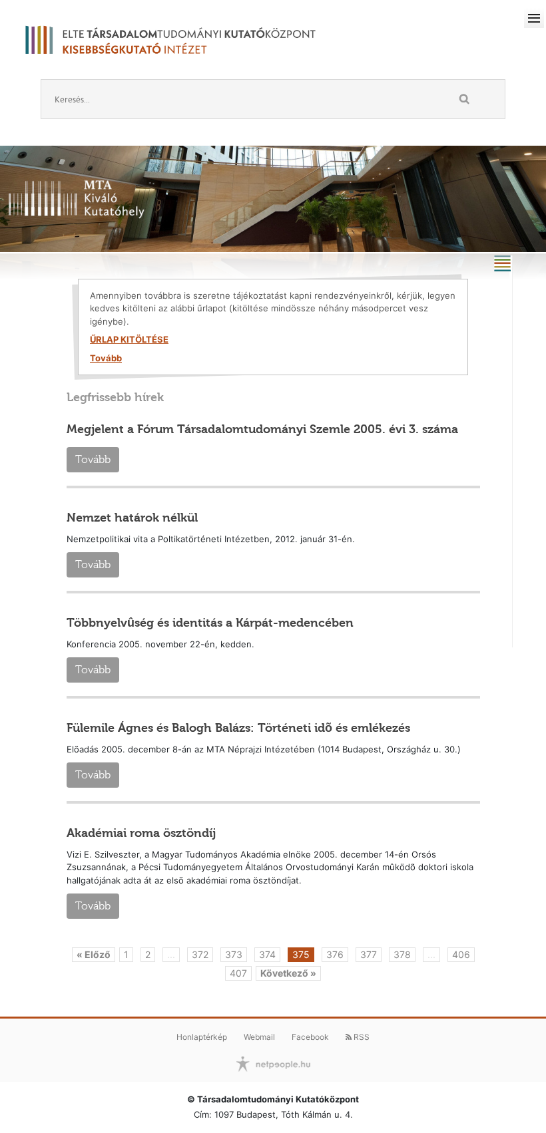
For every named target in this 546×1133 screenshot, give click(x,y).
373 (233, 954)
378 (402, 954)
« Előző (94, 954)
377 (368, 954)
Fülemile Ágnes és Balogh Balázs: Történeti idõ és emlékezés (238, 728)
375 (301, 954)
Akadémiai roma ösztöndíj (141, 833)
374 (267, 954)
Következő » (288, 973)
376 (335, 954)
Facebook (310, 1037)
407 (238, 973)
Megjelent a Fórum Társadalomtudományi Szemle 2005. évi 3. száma (262, 429)
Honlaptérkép (201, 1037)
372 (200, 954)
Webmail (259, 1037)
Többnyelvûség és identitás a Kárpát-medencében (210, 622)
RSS (361, 1037)
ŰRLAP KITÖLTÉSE (129, 339)
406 (461, 954)
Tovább (106, 358)
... (171, 954)
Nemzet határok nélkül (132, 517)
